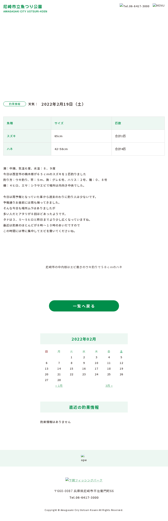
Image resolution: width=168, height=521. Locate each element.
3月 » (109, 385)
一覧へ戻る (84, 306)
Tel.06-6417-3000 (84, 497)
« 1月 (59, 385)
